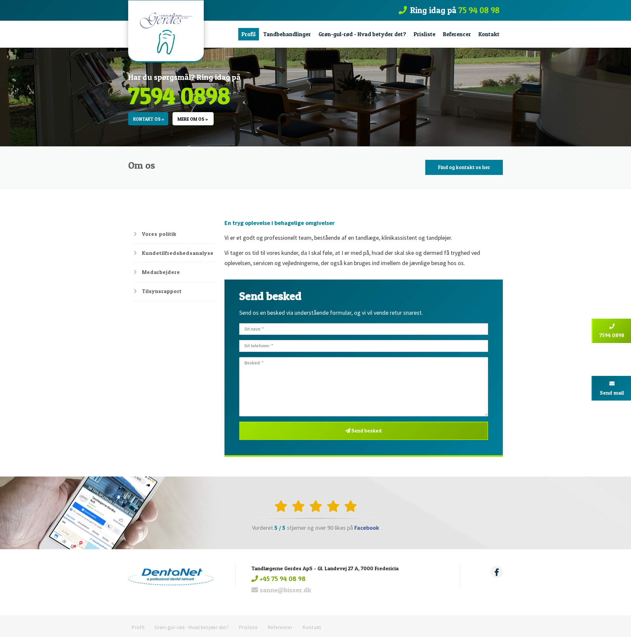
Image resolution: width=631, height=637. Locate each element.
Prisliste (424, 34)
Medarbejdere (161, 272)
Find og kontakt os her (464, 167)
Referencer (457, 34)
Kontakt (489, 34)
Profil (249, 34)
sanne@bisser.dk (284, 590)
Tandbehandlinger (287, 34)
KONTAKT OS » (148, 119)
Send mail (612, 392)
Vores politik (159, 234)
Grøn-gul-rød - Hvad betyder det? (362, 34)
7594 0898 (179, 95)
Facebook (366, 527)
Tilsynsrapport (162, 291)
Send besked (366, 431)
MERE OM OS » (192, 119)
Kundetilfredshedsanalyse (178, 253)
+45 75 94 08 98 (282, 579)
